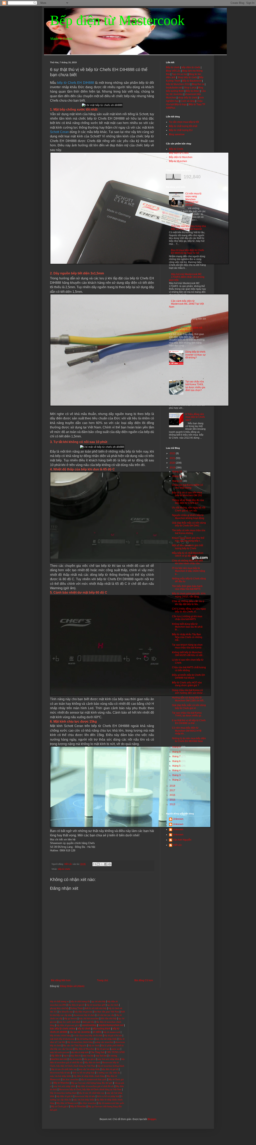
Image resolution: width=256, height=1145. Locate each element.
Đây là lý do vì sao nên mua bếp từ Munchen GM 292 (187, 494)
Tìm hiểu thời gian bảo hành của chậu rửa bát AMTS (187, 587)
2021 (173, 458)
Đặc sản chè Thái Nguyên (75, 1045)
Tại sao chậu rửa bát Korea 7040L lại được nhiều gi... (187, 714)
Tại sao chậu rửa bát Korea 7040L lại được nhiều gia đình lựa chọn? (195, 386)
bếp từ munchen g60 (95, 1005)
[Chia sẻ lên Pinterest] (110, 864)
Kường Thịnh (76, 1008)
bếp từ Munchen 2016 (178, 84)
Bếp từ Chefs (176, 149)
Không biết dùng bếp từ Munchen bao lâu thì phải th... (187, 627)
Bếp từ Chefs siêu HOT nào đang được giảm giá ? (187, 684)
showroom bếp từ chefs (84, 1015)
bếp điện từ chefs (190, 67)
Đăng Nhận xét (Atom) (72, 986)
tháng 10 (177, 481)
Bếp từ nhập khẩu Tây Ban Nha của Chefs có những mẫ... (187, 637)
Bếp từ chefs (173, 67)
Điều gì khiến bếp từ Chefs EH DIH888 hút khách (188, 676)
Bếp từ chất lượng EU (181, 130)
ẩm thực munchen (70, 1079)
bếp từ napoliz (75, 1059)
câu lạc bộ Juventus (80, 1032)
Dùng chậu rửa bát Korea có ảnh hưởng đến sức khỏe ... (188, 691)
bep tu (66, 1055)
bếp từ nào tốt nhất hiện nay (64, 1069)
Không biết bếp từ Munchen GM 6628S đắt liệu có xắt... (188, 654)
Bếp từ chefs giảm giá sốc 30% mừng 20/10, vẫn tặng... (189, 595)
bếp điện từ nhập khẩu (80, 1052)
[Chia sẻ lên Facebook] (106, 864)
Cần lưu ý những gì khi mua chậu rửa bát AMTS (187, 618)
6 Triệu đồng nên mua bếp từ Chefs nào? (195, 417)
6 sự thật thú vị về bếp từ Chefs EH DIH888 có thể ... (189, 722)
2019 (173, 467)
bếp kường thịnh (102, 1028)
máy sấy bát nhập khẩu (89, 1069)
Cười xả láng (188, 101)
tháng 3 (176, 775)
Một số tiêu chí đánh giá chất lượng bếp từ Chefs (187, 547)
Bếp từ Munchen (178, 161)
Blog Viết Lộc (173, 70)
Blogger (152, 1119)
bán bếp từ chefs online (63, 1028)
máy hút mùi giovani (59, 1052)
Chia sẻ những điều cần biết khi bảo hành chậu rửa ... (187, 562)
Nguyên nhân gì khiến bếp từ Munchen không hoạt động (188, 516)
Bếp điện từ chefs (92, 1062)
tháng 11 (177, 476)
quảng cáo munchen (104, 1042)
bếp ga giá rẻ (90, 1059)
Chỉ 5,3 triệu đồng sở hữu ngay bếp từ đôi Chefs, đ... (189, 610)
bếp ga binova (70, 1018)
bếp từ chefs (64, 869)
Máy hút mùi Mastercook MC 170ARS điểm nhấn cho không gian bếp (186, 277)
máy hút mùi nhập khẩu (108, 1059)
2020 (173, 462)
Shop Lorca (190, 87)
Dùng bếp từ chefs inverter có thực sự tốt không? (195, 354)
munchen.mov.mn (58, 1059)
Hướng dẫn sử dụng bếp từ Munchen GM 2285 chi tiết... (188, 699)
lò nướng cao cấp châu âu (108, 1073)
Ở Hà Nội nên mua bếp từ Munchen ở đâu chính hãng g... (188, 571)
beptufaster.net (174, 87)
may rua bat (88, 1055)
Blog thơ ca (198, 84)
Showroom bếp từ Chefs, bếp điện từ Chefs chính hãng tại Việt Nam (90, 1089)
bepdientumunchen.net (111, 1025)
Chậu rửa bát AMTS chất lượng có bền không (189, 669)
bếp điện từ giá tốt (76, 1005)
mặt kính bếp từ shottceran (62, 1039)
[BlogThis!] (98, 864)
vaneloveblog (89, 1025)
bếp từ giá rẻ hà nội (113, 1035)
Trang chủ (102, 980)
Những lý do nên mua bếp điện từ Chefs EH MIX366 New (189, 740)
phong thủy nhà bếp (59, 1008)
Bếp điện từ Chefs (179, 153)
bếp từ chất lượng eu (59, 1001)
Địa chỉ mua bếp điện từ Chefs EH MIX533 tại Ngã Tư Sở (187, 251)
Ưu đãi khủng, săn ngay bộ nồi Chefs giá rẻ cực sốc (188, 509)
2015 (173, 799)
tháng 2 (176, 779)
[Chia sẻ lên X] (102, 864)
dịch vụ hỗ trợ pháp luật (83, 1073)
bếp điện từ (56, 1055)
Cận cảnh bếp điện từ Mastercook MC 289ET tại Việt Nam (186, 304)
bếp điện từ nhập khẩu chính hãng (89, 1076)
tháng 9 (176, 747)
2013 (173, 804)
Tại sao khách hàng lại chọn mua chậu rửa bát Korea (187, 646)
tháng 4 (176, 770)
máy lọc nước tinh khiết (70, 1022)
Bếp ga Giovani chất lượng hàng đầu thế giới (92, 1083)
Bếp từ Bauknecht (192, 80)
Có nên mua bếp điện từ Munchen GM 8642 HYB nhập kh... (186, 730)
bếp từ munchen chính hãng (80, 1042)
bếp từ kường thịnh (85, 1039)
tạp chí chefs (113, 1005)
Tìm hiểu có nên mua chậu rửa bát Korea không (188, 532)
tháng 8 (176, 751)
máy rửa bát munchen (89, 1018)
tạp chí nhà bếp (98, 1001)
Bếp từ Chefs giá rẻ (60, 1106)
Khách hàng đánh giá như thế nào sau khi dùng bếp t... (188, 539)
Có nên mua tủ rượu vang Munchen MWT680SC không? (193, 199)
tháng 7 (176, 756)
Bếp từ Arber (192, 91)
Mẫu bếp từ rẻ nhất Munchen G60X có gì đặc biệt (187, 554)
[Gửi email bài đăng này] (94, 864)
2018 (173, 785)
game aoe (115, 1049)
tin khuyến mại (66, 1012)
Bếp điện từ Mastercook (117, 20)
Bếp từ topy (180, 104)
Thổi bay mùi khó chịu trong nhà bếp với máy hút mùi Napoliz (188, 227)
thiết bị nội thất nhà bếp (96, 1008)
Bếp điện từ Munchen (180, 157)
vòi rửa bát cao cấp (105, 1015)
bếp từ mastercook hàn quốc (94, 1079)
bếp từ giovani (103, 1049)
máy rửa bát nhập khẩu (106, 1039)
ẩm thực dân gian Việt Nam (106, 1012)
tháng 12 (177, 471)
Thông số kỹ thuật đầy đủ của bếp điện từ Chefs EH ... (188, 501)
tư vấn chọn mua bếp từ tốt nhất (87, 1035)
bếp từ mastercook (111, 1032)
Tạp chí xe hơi (179, 74)
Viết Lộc (177, 845)
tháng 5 (176, 765)
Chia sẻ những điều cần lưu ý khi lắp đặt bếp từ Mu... (188, 602)
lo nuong (113, 1055)
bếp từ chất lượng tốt (80, 1001)
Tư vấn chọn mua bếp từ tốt (184, 122)
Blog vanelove (177, 134)
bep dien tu (76, 1055)
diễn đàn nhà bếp (109, 1018)
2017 (173, 790)
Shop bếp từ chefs (187, 77)
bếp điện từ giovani (83, 1012)
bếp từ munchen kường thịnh (110, 1066)
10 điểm (97, 1032)
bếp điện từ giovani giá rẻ (68, 1025)
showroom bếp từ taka (60, 1073)
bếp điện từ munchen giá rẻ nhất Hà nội (96, 1086)
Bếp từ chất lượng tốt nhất (183, 126)
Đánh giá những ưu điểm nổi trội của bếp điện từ (186, 329)
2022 (173, 453)
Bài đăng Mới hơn (61, 980)
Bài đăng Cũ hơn (143, 980)
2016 (173, 795)
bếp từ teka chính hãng (60, 1035)
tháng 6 (176, 761)
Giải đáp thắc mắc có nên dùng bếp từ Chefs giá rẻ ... (189, 706)
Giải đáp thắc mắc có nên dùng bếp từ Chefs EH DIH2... (189, 524)
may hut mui (101, 1055)
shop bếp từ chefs (187, 97)
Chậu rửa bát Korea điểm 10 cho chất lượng (187, 486)
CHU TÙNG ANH (115, 1052)
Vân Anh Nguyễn (182, 839)
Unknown (178, 819)
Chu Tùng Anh (97, 1052)
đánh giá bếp (88, 1022)
